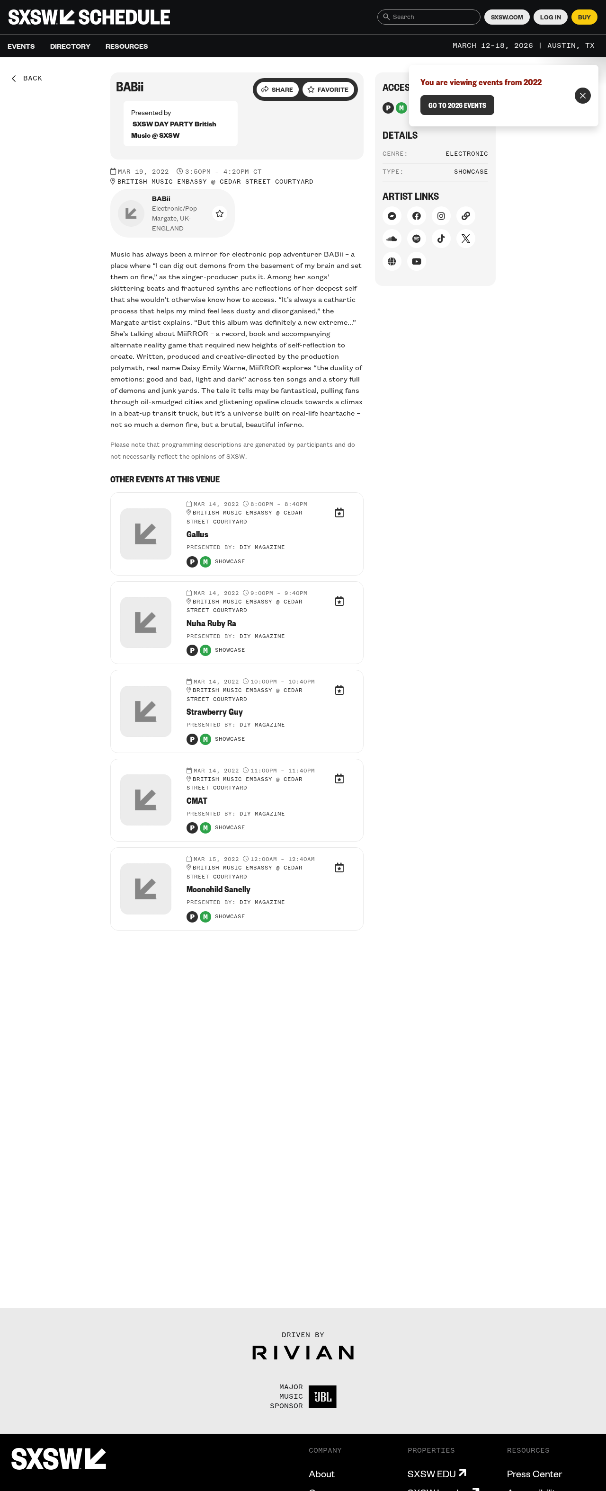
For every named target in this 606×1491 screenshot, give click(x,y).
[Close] (583, 96)
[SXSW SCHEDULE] (89, 17)
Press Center (534, 1473)
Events (21, 46)
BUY (584, 17)
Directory (70, 46)
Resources (127, 46)
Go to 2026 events (457, 105)
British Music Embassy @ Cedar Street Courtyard (215, 181)
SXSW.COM (507, 17)
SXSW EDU (432, 1473)
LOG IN (550, 17)
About (322, 1473)
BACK (29, 78)
